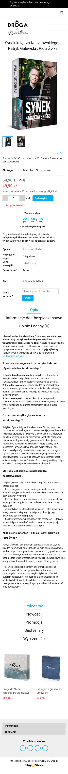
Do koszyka (41, 198)
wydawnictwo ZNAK (12, 356)
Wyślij (28, 298)
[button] (60, 12)
